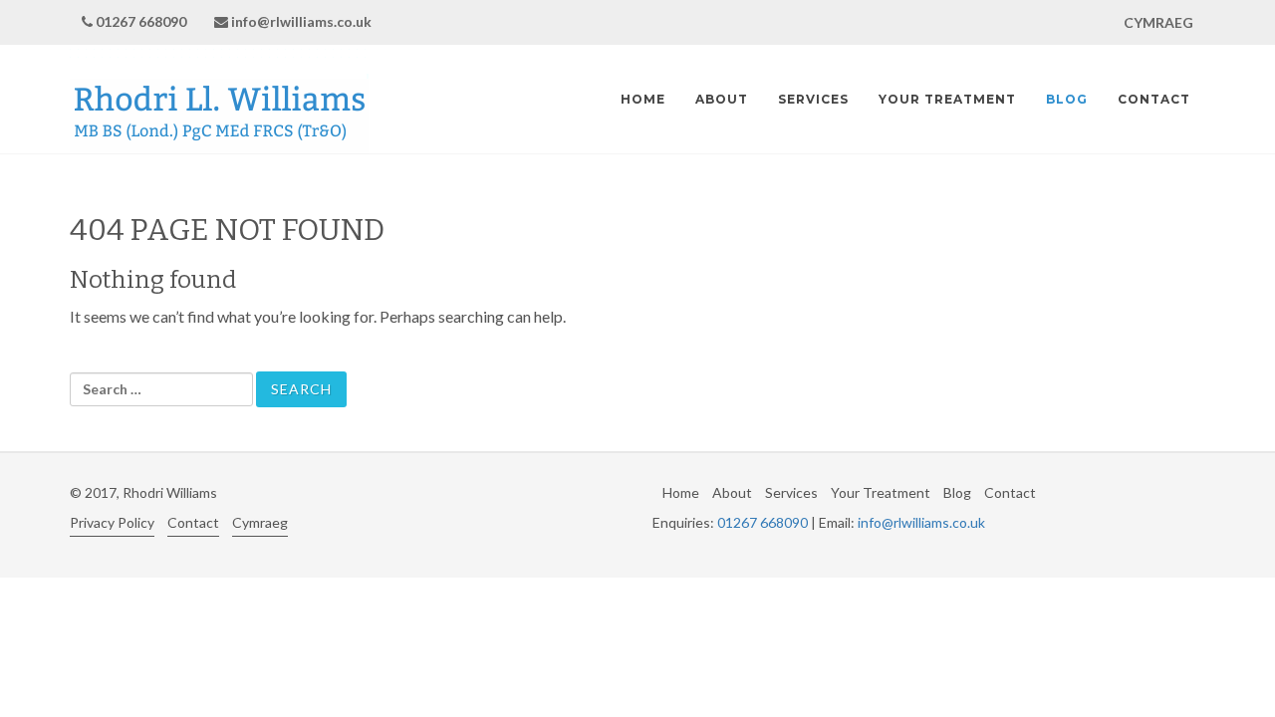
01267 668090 (141, 21)
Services (813, 99)
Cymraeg (260, 522)
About (721, 99)
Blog (1067, 99)
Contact (1154, 99)
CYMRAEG (1158, 22)
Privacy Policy (112, 522)
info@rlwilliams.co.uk (301, 21)
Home (643, 99)
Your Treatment (947, 99)
